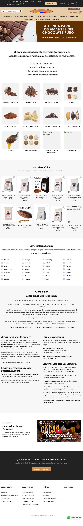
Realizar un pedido (27, 492)
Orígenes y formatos (28, 495)
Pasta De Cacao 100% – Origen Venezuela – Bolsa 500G (58, 197)
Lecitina (47, 19)
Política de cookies (48, 501)
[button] (62, 9)
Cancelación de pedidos (29, 501)
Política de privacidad (49, 498)
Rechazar (62, 3)
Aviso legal (46, 495)
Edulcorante (40, 19)
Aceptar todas (51, 3)
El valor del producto (7, 501)
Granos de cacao (7, 16)
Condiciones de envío (28, 498)
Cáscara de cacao (75, 16)
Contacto (4, 492)
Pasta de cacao (18, 16)
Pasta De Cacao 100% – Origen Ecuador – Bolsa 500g (58, 227)
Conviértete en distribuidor (9, 495)
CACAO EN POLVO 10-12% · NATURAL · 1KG (41, 196)
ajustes (22, 3)
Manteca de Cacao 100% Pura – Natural (8, 196)
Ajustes (73, 3)
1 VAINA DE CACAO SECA (24, 226)
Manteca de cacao (29, 16)
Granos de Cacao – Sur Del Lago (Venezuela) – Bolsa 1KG (75, 227)
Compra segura (47, 492)
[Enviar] (20, 11)
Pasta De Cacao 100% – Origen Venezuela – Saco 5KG (8, 225)
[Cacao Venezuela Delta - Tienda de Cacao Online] (41, 11)
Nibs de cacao (41, 16)
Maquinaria (55, 19)
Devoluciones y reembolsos (30, 504)
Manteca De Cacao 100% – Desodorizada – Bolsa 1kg (41, 225)
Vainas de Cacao (29, 19)
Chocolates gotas (52, 16)
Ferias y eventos (6, 498)
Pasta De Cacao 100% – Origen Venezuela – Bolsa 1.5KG (25, 197)
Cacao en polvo (63, 16)
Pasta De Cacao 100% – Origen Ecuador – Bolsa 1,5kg (74, 197)
